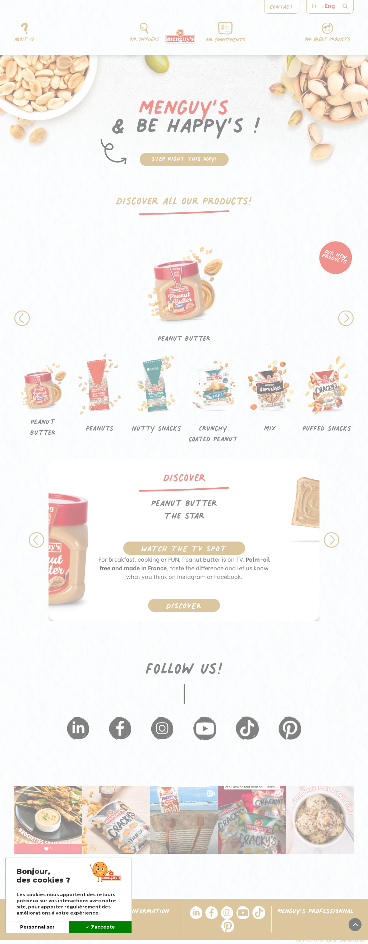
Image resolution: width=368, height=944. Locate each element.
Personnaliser (37, 927)
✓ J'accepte (100, 927)
